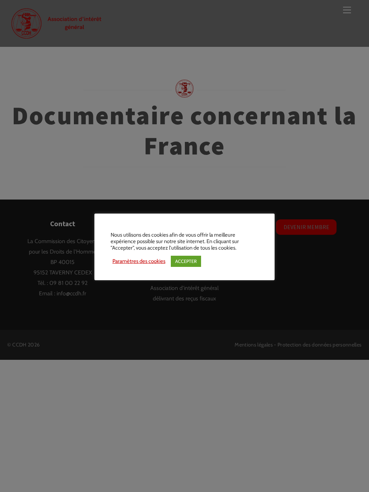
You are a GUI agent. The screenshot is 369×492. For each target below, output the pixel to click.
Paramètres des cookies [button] (138, 261)
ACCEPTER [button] (186, 261)
